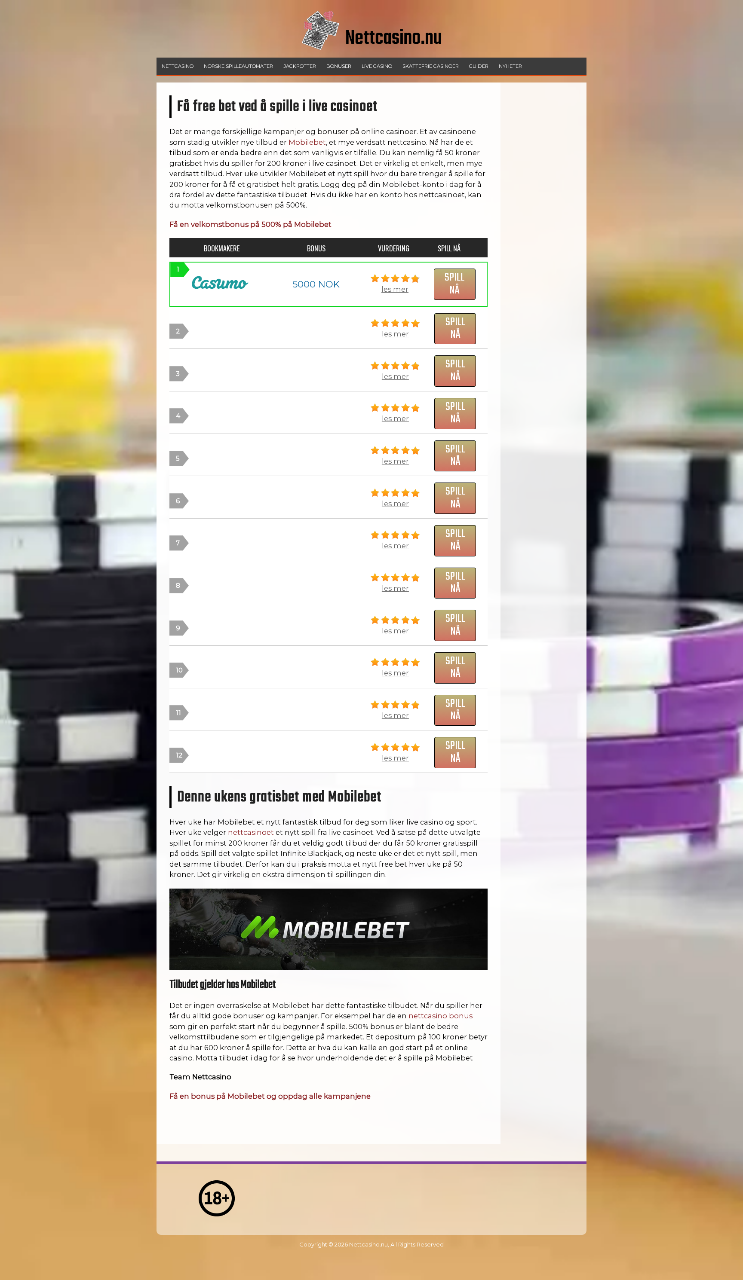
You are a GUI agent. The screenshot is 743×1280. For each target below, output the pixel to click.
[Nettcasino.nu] (371, 55)
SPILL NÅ (454, 284)
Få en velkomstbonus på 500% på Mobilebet (250, 224)
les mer (394, 289)
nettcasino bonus (440, 1015)
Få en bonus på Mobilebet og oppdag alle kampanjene (270, 1096)
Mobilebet (307, 142)
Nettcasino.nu (368, 1244)
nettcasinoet (251, 832)
